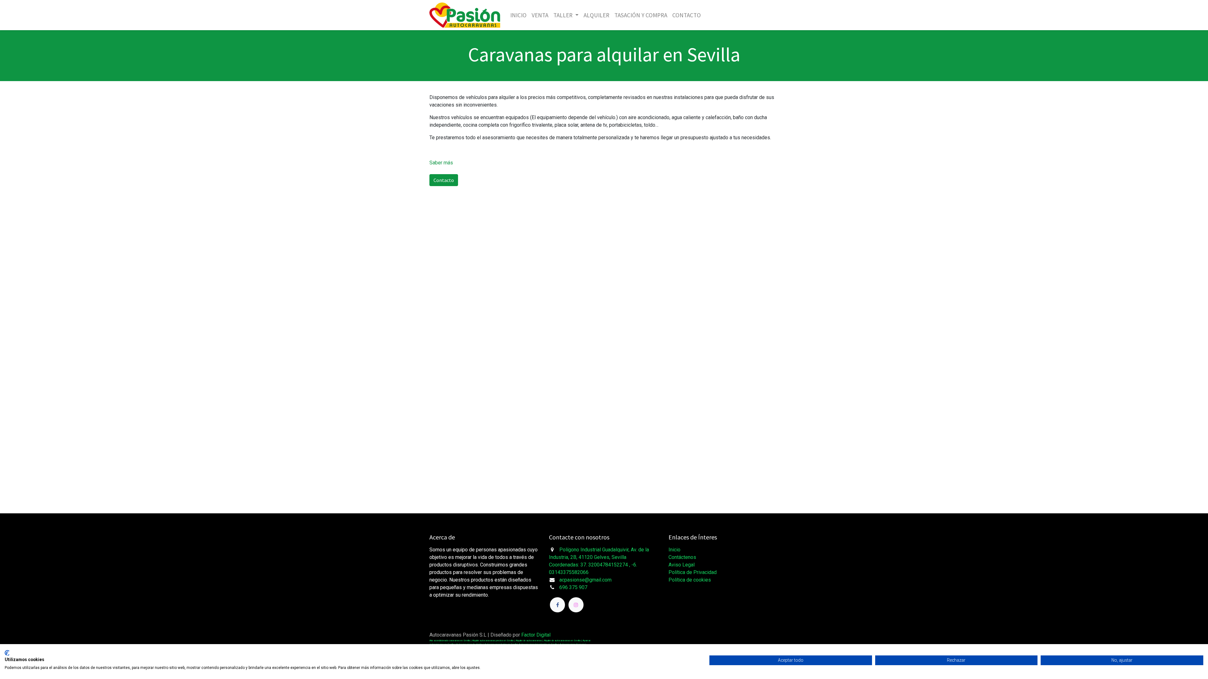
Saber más (441, 163)
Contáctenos (682, 557)
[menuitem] (518, 15)
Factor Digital (536, 635)
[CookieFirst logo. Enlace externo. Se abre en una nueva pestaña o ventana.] (7, 653)
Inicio (674, 550)
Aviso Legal (681, 565)
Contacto (443, 180)
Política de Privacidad (692, 572)
